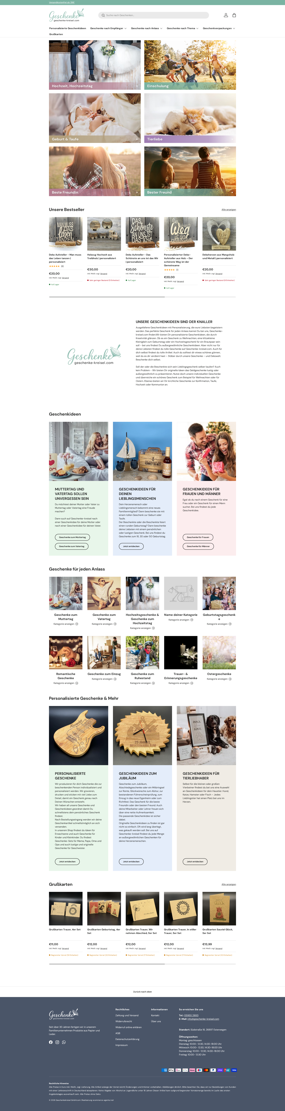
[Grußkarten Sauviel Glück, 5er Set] (219, 908)
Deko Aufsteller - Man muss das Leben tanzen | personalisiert (65, 258)
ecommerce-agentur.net (103, 1100)
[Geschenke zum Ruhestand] (142, 652)
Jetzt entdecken (131, 546)
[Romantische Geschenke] (65, 652)
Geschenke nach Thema (181, 28)
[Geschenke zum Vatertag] (104, 593)
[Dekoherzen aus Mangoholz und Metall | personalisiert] (219, 234)
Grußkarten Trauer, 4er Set (65, 929)
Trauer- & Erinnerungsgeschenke (180, 676)
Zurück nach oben (142, 991)
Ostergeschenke (219, 674)
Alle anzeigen (229, 209)
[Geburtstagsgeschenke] (219, 593)
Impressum (121, 1045)
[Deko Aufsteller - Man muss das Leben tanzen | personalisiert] (66, 234)
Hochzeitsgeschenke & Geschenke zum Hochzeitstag (142, 619)
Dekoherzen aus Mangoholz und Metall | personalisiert (218, 256)
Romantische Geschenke (65, 676)
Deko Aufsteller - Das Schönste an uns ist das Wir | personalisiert (142, 258)
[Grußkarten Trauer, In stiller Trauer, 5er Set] (181, 908)
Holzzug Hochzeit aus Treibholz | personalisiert (101, 256)
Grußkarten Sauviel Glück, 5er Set (217, 931)
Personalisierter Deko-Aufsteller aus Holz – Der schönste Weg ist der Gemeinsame (178, 260)
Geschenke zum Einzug (104, 674)
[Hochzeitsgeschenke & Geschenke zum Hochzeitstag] (142, 593)
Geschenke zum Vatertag (71, 546)
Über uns (156, 1021)
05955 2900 (191, 1015)
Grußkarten (56, 34)
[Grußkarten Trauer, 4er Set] (66, 908)
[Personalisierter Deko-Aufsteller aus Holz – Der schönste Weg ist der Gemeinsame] (181, 234)
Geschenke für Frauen (198, 537)
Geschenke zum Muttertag (72, 537)
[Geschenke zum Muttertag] (65, 593)
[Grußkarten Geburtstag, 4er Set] (104, 908)
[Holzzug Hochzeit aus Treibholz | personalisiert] (104, 234)
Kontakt (155, 1015)
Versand (65, 278)
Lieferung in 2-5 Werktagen (62, 2)
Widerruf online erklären (128, 1027)
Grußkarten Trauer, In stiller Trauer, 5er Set (180, 931)
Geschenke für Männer (198, 546)
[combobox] (153, 15)
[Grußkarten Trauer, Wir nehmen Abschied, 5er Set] (142, 908)
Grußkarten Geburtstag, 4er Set (103, 931)
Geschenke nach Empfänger (106, 28)
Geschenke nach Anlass (145, 28)
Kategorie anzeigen (179, 619)
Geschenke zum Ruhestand (142, 676)
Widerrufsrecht (123, 1021)
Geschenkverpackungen (217, 28)
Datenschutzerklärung (127, 1039)
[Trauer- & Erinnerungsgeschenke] (180, 652)
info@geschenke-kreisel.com (203, 1019)
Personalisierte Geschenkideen (67, 28)
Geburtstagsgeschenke (219, 617)
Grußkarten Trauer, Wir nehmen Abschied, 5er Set (141, 931)
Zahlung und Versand (126, 1015)
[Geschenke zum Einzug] (104, 652)
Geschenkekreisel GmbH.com (68, 1100)
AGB (117, 1033)
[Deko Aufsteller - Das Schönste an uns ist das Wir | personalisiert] (142, 234)
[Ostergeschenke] (219, 652)
